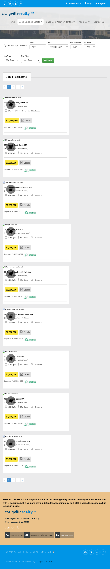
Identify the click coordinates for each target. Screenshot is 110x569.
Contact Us (99, 22)
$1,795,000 (11, 417)
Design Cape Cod (44, 561)
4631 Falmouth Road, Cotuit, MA (17, 441)
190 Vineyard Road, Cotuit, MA (16, 103)
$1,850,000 (11, 374)
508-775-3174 (12, 506)
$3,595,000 (11, 205)
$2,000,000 (11, 332)
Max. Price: (25, 56)
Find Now (48, 60)
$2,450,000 (11, 247)
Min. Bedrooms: (75, 42)
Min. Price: (7, 56)
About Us (85, 23)
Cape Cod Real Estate (31, 23)
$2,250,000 (11, 290)
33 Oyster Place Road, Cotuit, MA (17, 272)
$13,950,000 (11, 120)
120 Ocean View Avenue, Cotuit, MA (18, 314)
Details (28, 120)
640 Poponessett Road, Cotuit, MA (18, 187)
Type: (50, 42)
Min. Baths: (88, 42)
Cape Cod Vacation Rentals (61, 23)
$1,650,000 (11, 459)
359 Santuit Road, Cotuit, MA (15, 145)
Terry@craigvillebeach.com (42, 535)
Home (12, 22)
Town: (32, 42)
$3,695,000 (11, 163)
